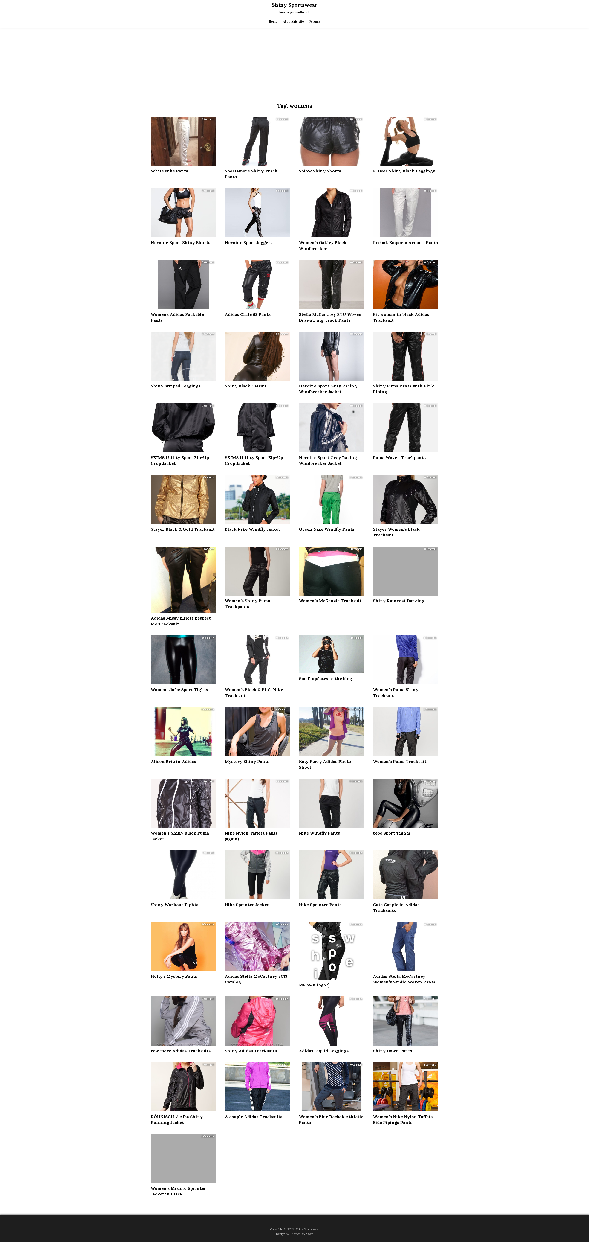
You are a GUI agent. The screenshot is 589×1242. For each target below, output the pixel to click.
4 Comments (430, 638)
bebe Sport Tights (391, 833)
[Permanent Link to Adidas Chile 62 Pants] (257, 284)
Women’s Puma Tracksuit (399, 761)
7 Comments (282, 638)
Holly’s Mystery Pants (174, 976)
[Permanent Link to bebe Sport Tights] (405, 803)
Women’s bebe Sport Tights (179, 689)
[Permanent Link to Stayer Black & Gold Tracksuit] (183, 499)
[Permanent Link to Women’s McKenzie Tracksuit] (331, 571)
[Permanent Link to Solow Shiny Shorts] (331, 141)
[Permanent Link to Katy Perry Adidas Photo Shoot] (331, 731)
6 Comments (355, 781)
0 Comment (208, 119)
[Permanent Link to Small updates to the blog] (331, 654)
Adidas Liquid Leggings (324, 1050)
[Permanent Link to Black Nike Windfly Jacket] (257, 499)
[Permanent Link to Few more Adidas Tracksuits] (183, 1020)
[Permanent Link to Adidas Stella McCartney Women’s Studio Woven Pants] (405, 946)
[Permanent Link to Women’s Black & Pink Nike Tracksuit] (257, 659)
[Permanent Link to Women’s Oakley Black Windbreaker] (331, 212)
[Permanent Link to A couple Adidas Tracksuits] (257, 1086)
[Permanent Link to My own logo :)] (331, 951)
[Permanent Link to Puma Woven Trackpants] (405, 427)
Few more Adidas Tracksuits (181, 1050)
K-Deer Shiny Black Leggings (404, 171)
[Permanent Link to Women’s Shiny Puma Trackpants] (257, 571)
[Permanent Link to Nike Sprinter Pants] (331, 874)
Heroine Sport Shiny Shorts (180, 242)
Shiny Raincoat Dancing (398, 600)
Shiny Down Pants (392, 1050)
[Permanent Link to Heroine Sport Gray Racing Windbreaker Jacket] (331, 356)
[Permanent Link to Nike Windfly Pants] (331, 803)
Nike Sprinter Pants (320, 904)
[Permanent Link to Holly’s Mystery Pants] (183, 946)
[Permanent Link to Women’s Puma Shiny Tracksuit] (405, 659)
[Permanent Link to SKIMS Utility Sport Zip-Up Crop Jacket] (183, 427)
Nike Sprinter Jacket (247, 904)
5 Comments (356, 853)
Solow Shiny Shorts (320, 171)
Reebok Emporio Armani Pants (405, 242)
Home (273, 21)
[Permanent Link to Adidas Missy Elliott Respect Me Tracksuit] (183, 580)
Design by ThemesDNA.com (294, 1233)
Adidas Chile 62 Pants (248, 314)
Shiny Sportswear (294, 5)
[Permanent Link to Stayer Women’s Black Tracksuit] (405, 499)
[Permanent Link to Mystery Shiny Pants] (257, 731)
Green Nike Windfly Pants (326, 529)
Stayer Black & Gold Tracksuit (183, 529)
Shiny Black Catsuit (246, 386)
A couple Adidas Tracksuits (253, 1116)
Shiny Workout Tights (174, 904)
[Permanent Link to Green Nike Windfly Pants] (331, 499)
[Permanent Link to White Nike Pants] (183, 141)
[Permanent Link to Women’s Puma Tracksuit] (405, 731)
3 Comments (282, 477)
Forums (314, 21)
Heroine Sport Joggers (248, 242)
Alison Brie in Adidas (173, 761)
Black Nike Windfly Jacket (252, 529)
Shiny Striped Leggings (176, 386)
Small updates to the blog (325, 678)
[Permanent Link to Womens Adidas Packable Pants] (183, 284)
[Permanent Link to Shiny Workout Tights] (183, 874)
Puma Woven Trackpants (399, 457)
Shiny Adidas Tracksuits (251, 1050)
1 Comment (208, 549)
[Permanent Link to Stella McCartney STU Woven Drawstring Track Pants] (331, 284)
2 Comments (208, 477)
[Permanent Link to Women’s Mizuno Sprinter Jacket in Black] (183, 1158)
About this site (293, 21)
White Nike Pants (169, 171)
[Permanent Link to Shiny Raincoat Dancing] (405, 571)
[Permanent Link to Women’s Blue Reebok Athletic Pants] (331, 1086)
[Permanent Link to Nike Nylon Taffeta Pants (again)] (257, 803)
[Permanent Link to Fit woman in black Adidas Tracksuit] (405, 284)
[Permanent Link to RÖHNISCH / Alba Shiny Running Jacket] (183, 1086)
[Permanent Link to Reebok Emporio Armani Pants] (405, 212)
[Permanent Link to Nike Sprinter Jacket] (257, 874)
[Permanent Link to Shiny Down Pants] (405, 1020)
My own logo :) (314, 985)
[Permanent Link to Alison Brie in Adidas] (183, 731)
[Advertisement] (294, 63)
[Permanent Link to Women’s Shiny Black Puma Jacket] (183, 803)
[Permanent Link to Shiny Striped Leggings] (183, 356)
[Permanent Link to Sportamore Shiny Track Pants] (257, 141)
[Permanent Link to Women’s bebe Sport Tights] (183, 659)
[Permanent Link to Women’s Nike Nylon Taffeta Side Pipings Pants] (405, 1086)
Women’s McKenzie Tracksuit (330, 600)
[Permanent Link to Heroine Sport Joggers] (257, 212)
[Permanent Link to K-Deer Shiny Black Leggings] (405, 141)
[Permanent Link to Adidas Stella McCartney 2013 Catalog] (257, 946)
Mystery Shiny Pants (247, 761)
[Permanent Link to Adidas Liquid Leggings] (331, 1020)
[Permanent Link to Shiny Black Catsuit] (257, 356)
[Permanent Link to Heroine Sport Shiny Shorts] (183, 212)
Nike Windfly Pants (319, 833)
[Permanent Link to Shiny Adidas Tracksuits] (257, 1020)
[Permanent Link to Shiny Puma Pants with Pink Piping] (405, 356)
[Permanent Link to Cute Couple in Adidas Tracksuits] (405, 874)
